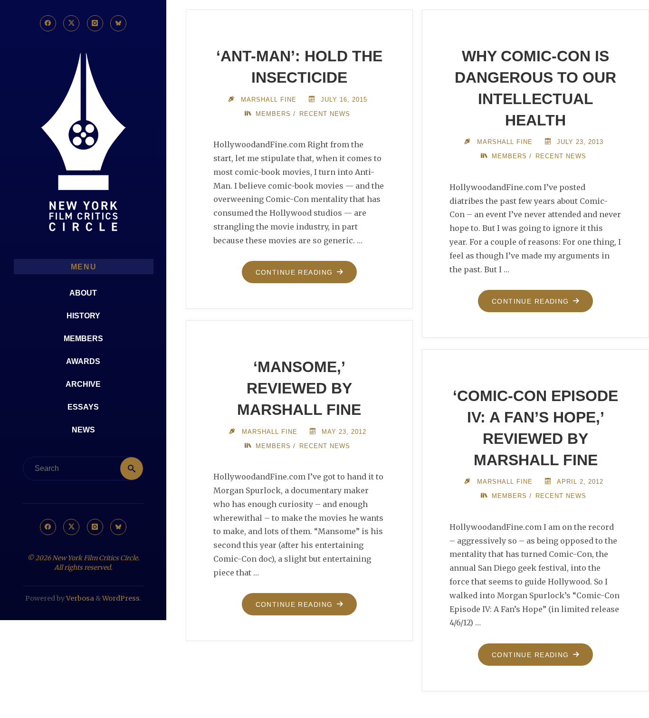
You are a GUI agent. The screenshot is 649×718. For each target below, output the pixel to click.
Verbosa (79, 598)
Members (273, 113)
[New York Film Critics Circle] (83, 142)
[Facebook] (48, 23)
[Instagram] (95, 23)
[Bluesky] (118, 23)
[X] (71, 23)
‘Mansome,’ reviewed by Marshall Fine (299, 388)
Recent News (324, 113)
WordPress (121, 598)
